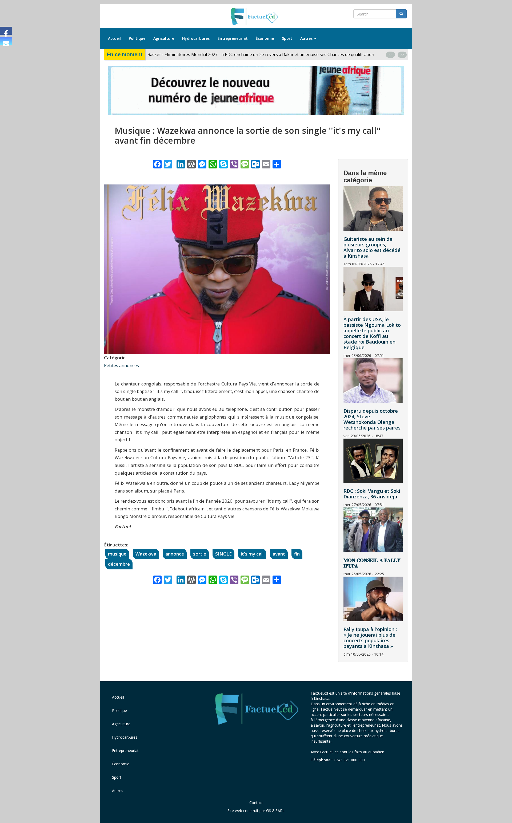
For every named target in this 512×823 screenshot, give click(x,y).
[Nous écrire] (6, 41)
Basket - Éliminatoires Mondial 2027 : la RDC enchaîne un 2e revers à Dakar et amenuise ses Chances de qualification (261, 54)
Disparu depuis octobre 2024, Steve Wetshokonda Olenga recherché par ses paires (372, 419)
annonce (174, 554)
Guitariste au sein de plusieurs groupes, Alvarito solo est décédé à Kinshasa (372, 247)
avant (279, 554)
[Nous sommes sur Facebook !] (6, 31)
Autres (307, 38)
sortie (199, 554)
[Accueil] (256, 16)
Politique (137, 38)
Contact (256, 802)
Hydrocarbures (196, 38)
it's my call (252, 554)
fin (297, 554)
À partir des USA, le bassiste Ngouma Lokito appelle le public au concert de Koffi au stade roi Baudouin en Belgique (372, 333)
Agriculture (163, 38)
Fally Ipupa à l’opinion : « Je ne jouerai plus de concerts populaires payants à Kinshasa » (370, 637)
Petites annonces (121, 365)
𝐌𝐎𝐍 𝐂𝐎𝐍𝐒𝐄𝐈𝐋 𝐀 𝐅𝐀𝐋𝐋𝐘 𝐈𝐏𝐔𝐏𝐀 (372, 563)
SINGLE (223, 554)
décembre (119, 564)
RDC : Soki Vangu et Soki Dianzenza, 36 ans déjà (371, 494)
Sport (287, 38)
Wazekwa (145, 554)
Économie (265, 38)
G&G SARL (275, 810)
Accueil (114, 38)
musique (117, 554)
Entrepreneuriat (233, 38)
